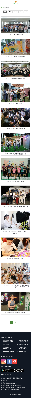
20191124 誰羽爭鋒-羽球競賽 (15, 181)
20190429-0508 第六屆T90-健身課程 (15, 313)
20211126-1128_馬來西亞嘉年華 (15, 128)
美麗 (15, 11)
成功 (20, 11)
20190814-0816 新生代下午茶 (15, 258)
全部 (5, 11)
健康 (10, 11)
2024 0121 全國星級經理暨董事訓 (15, 78)
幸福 (26, 11)
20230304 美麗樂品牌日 (15, 103)
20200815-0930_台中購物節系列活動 (15, 154)
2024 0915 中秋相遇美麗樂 (15, 34)
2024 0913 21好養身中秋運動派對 (15, 56)
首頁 (2, 7)
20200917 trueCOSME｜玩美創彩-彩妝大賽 (15, 206)
